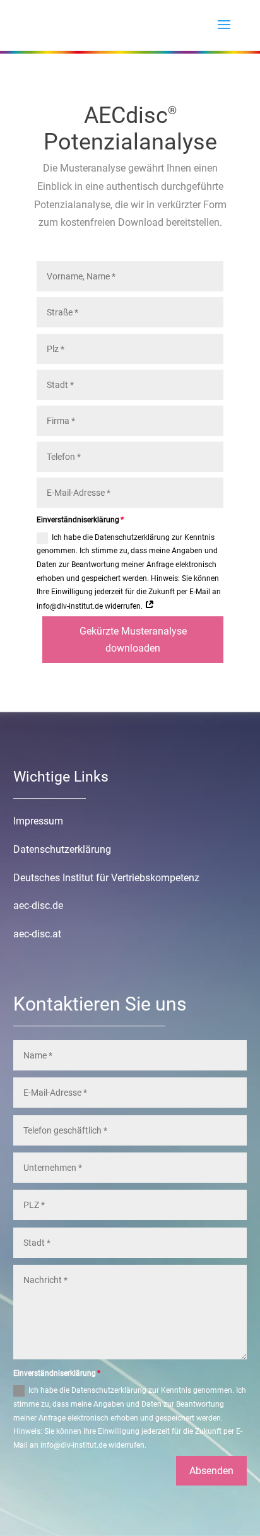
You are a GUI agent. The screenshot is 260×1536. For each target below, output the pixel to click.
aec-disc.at (37, 934)
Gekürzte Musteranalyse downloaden (133, 639)
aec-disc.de (38, 906)
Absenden (211, 1471)
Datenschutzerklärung (62, 849)
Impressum (38, 821)
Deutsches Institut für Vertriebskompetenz (106, 878)
